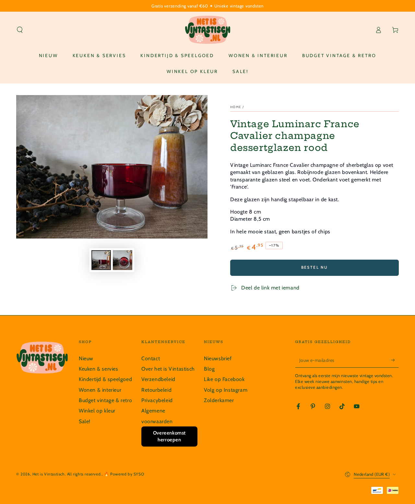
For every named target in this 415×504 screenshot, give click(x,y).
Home (235, 107)
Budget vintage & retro (105, 400)
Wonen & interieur (100, 390)
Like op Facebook (224, 379)
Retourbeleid (156, 390)
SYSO (139, 474)
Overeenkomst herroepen (169, 436)
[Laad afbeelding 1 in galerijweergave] (101, 260)
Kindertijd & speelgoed (105, 379)
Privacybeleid (157, 400)
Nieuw (86, 358)
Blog (209, 369)
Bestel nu (314, 267)
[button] (19, 30)
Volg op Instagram (225, 390)
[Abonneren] (395, 360)
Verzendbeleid (158, 379)
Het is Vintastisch (48, 474)
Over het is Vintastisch (168, 369)
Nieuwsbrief (218, 358)
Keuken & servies (98, 369)
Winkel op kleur (97, 411)
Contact (150, 358)
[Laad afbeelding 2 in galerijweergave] (122, 260)
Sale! (84, 421)
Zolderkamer (219, 400)
